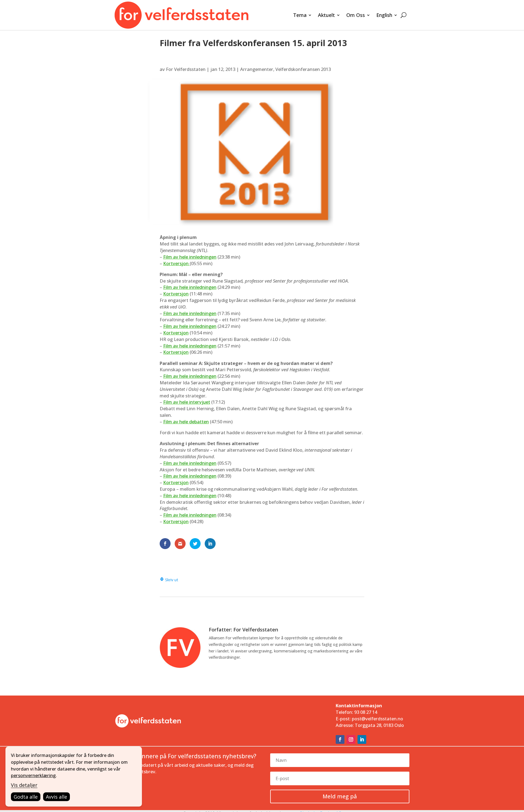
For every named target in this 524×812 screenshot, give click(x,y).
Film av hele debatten (186, 421)
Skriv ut (171, 579)
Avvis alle (56, 796)
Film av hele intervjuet (186, 402)
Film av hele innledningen (189, 257)
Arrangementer (256, 69)
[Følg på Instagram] (351, 739)
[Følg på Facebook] (340, 739)
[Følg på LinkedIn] (362, 739)
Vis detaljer (24, 785)
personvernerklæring (33, 775)
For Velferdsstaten (186, 69)
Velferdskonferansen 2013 (303, 69)
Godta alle (26, 796)
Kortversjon (176, 263)
